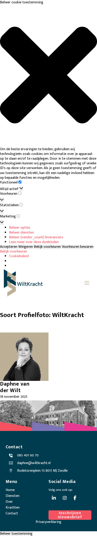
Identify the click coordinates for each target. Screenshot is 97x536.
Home (10, 490)
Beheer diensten (21, 233)
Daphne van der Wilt (14, 387)
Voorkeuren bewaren (77, 247)
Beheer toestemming (16, 534)
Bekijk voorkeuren (47, 247)
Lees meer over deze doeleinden (34, 242)
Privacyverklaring (48, 522)
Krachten (13, 507)
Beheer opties (19, 228)
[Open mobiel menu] (87, 283)
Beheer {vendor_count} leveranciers (36, 237)
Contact (12, 513)
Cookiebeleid (19, 256)
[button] (48, 76)
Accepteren (8, 247)
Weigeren (25, 247)
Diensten (12, 496)
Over (9, 501)
